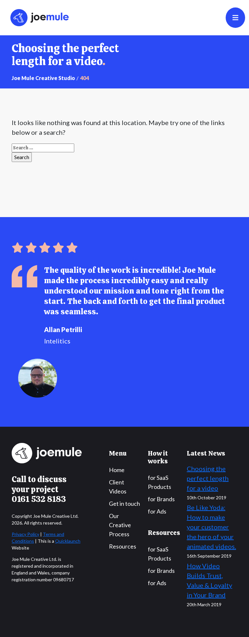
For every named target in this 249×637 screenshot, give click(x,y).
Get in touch (124, 503)
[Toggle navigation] (235, 17)
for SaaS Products (159, 482)
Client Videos (117, 487)
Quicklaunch (67, 541)
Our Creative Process (120, 525)
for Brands (161, 499)
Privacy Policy (25, 534)
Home (116, 469)
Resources (122, 546)
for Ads (157, 511)
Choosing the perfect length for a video (208, 478)
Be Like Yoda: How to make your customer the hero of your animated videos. (211, 527)
